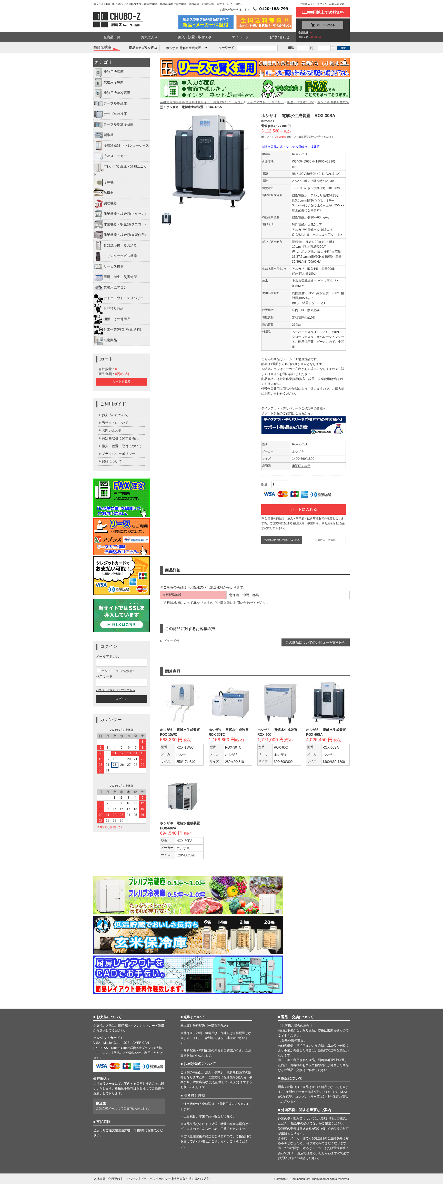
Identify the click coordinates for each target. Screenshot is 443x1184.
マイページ (240, 37)
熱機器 (109, 193)
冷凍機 (109, 182)
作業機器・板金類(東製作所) (125, 235)
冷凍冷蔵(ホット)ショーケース (126, 146)
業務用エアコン (115, 287)
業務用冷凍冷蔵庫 (117, 93)
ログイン (322, 4)
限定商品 (110, 340)
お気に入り (149, 37)
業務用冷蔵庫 (114, 72)
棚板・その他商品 (117, 319)
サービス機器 (114, 266)
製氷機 (109, 135)
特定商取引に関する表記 (120, 438)
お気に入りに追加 (325, 540)
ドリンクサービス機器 (120, 256)
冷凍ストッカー (115, 156)
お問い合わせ (279, 37)
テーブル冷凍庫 (115, 114)
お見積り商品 (114, 308)
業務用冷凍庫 (114, 82)
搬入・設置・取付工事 (195, 37)
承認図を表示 (301, 466)
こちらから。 (304, 413)
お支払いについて (115, 415)
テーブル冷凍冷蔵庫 (119, 125)
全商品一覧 (112, 37)
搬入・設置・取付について (122, 446)
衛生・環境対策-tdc (300, 102)
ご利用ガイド (307, 4)
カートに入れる (303, 509)
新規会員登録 (337, 4)
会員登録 (114, 1178)
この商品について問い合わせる (282, 540)
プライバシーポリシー (118, 454)
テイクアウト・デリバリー (124, 298)
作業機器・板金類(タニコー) (125, 224)
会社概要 (99, 1178)
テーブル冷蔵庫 (115, 104)
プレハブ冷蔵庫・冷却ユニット (120, 171)
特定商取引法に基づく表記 (191, 1178)
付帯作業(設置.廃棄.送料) (122, 329)
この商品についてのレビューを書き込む (316, 642)
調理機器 (110, 203)
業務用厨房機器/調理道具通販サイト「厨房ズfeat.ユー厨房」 (202, 102)
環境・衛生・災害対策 (120, 277)
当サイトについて (115, 423)
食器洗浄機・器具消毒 (120, 245)
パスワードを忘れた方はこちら (115, 690)
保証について (112, 461)
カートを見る (121, 381)
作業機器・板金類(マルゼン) (125, 214)
